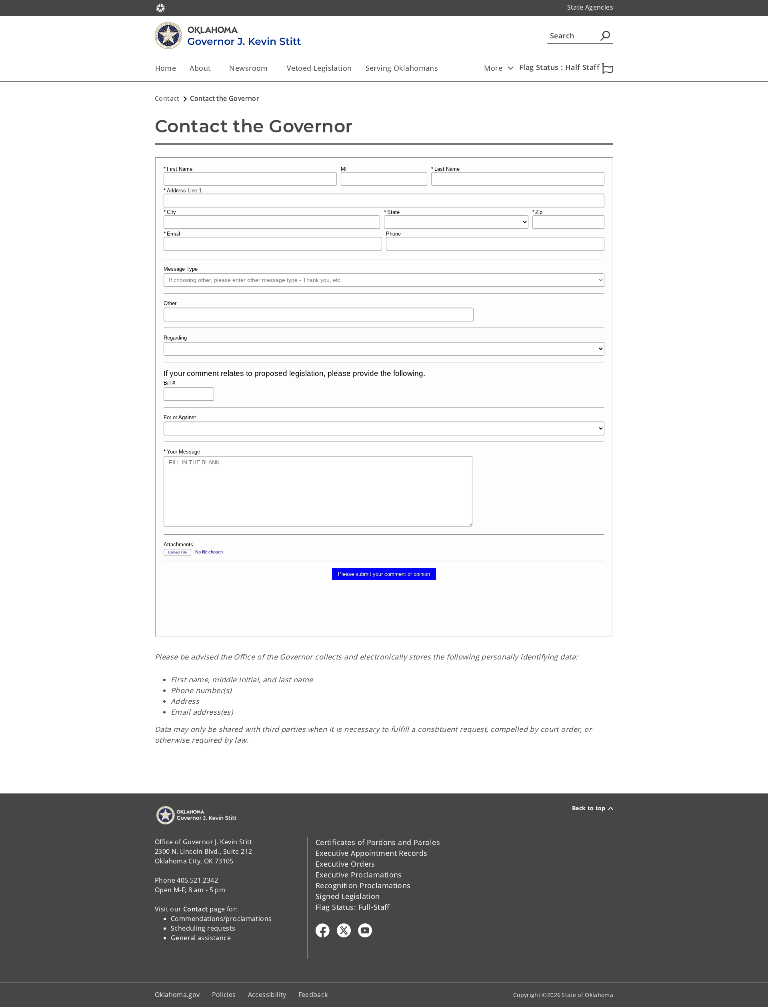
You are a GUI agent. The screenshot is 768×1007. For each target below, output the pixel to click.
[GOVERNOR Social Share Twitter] (344, 930)
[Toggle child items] (510, 68)
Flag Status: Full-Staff (353, 907)
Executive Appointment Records (371, 853)
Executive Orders (345, 864)
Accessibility (267, 994)
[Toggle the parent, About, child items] (213, 68)
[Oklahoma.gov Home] (160, 7)
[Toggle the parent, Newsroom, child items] (270, 68)
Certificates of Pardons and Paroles (378, 842)
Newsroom (248, 68)
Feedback (313, 994)
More (493, 68)
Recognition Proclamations (363, 885)
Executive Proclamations (359, 874)
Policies (224, 994)
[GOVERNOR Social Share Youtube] (365, 930)
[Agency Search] (605, 36)
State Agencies (590, 7)
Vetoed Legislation (319, 68)
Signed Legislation (348, 896)
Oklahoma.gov (177, 994)
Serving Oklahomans (402, 68)
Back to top (589, 808)
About (200, 68)
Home (165, 68)
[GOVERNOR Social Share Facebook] (323, 930)
